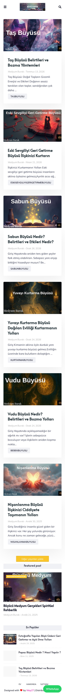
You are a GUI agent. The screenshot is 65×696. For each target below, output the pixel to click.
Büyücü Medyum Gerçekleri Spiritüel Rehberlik (28, 608)
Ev (20, 684)
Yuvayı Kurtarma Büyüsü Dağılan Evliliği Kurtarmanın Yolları (32, 327)
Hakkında (31, 684)
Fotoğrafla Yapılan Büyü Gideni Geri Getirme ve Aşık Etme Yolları (40, 637)
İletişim (44, 684)
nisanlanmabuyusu (23, 541)
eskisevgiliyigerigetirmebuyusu (31, 182)
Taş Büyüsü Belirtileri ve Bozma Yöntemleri (28, 62)
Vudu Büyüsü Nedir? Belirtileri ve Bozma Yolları (31, 416)
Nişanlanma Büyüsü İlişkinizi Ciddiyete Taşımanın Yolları (25, 509)
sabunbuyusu (19, 268)
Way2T (30, 690)
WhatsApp (52, 688)
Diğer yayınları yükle (32, 559)
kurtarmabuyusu (22, 360)
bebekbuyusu (19, 450)
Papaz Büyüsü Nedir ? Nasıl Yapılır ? (40, 652)
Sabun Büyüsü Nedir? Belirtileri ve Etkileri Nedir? (31, 239)
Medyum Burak (16, 71)
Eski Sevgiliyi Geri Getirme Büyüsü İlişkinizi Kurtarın (30, 153)
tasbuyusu (17, 96)
